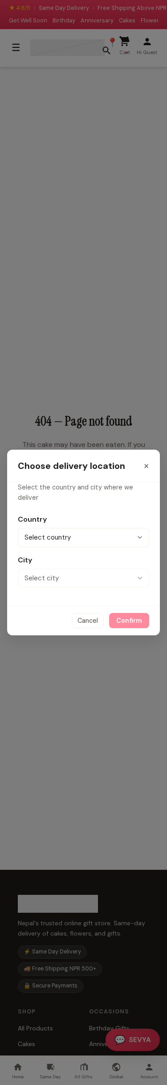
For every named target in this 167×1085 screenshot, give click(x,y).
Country (32, 519)
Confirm (129, 621)
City (25, 560)
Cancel (87, 621)
